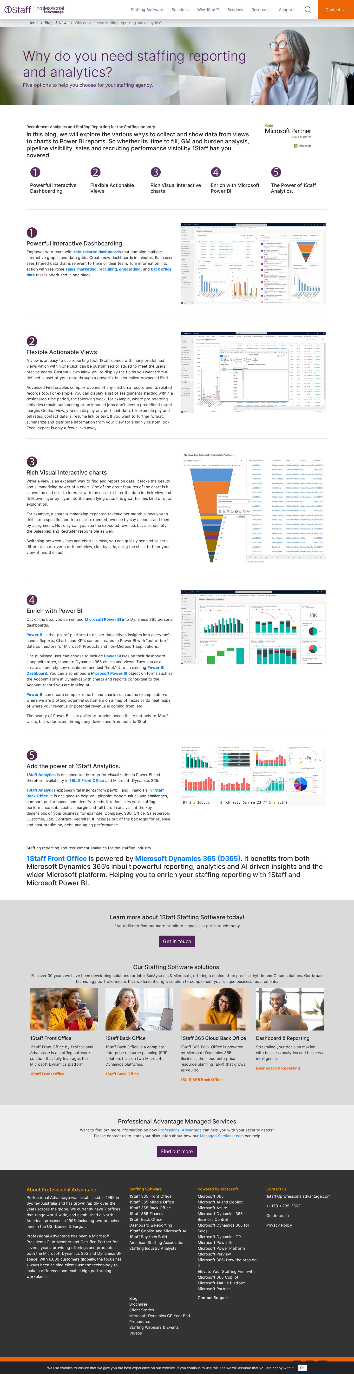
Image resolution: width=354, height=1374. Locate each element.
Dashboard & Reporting (278, 1068)
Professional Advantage (180, 1130)
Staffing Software (147, 9)
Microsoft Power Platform (221, 1248)
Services (235, 9)
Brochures (138, 1304)
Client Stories (141, 1310)
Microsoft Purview (214, 1254)
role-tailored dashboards (97, 251)
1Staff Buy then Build (148, 1236)
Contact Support (213, 1297)
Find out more (177, 1151)
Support (286, 9)
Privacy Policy (279, 1225)
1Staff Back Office (122, 1073)
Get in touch (177, 941)
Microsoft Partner (214, 1288)
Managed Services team (222, 1135)
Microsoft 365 (211, 1196)
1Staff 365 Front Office (150, 1196)
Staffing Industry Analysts (152, 1248)
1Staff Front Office (87, 780)
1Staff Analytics (41, 774)
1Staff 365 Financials (148, 1213)
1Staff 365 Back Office (202, 1079)
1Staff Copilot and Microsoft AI (157, 1231)
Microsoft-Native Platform (222, 1283)
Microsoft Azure (212, 1207)
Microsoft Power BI (103, 619)
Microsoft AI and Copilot (220, 1202)
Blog (133, 1298)
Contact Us (336, 9)
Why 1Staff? (208, 9)
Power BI (34, 634)
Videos (135, 1333)
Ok (302, 1368)
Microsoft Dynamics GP (219, 1236)
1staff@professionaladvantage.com (298, 1196)
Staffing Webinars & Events (154, 1327)
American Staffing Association (156, 1242)
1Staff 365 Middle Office (151, 1202)
